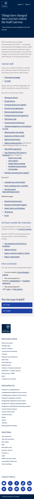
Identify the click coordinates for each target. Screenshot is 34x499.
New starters (17, 289)
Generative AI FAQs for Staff (14, 136)
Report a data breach (12, 257)
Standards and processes (17, 166)
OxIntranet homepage (12, 77)
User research (13, 161)
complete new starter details (14, 182)
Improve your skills (15, 158)
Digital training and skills (13, 143)
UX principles (13, 169)
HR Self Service (9, 101)
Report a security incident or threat (17, 253)
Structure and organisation (13, 108)
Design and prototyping (16, 163)
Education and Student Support (15, 205)
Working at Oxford (11, 98)
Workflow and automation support (16, 173)
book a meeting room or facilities (16, 186)
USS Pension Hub (10, 119)
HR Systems (8, 212)
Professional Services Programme (16, 115)
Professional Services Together (15, 105)
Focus (6, 215)
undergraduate (14, 281)
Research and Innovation (13, 201)
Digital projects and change (14, 132)
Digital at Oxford (10, 250)
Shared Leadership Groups (13, 112)
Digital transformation (12, 139)
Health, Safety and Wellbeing (14, 208)
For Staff (7, 81)
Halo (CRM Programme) (12, 149)
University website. (25, 229)
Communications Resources (14, 123)
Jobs (8, 289)
